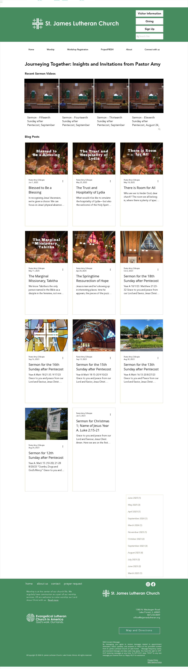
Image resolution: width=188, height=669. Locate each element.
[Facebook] (153, 584)
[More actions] (64, 181)
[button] (159, 129)
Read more (53, 600)
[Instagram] (148, 584)
